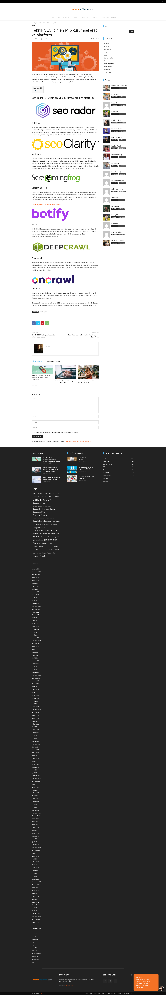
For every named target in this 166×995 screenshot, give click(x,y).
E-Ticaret (107, 44)
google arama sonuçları (38, 518)
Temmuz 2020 (36, 778)
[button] (163, 18)
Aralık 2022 (35, 695)
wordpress (42, 553)
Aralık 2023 (35, 661)
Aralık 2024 (35, 626)
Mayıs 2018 (35, 853)
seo (46, 311)
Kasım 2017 (35, 870)
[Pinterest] (42, 323)
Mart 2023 (35, 687)
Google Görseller (50, 518)
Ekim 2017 (35, 873)
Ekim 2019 (35, 804)
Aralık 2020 (35, 764)
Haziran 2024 (36, 644)
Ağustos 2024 (36, 638)
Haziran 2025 (36, 609)
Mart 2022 (35, 721)
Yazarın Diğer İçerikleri (52, 361)
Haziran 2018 (36, 850)
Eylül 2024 (35, 635)
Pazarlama (66, 17)
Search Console (38, 547)
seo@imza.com (69, 986)
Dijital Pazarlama (54, 494)
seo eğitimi (36, 550)
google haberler (57, 521)
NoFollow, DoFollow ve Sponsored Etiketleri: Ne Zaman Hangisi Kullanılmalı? (41, 377)
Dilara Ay (114, 111)
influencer (36, 537)
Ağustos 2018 (36, 845)
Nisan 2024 (35, 649)
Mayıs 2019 (35, 819)
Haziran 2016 (36, 919)
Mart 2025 (35, 618)
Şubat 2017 (35, 896)
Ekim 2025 (35, 598)
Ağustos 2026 (36, 569)
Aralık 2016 (35, 902)
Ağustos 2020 (36, 776)
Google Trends (55, 533)
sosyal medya (54, 550)
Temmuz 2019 (36, 813)
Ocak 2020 (35, 796)
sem (45, 546)
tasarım (35, 553)
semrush (49, 546)
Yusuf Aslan (115, 198)
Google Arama (40, 515)
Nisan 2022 (35, 718)
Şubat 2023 (35, 689)
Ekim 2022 (35, 701)
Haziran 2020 (36, 781)
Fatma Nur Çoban (117, 180)
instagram (55, 536)
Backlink (40, 493)
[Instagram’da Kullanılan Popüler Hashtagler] (72, 469)
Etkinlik (95, 17)
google (41, 311)
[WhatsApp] (47, 323)
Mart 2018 (35, 859)
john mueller (50, 540)
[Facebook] (156, 1)
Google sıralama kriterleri (41, 533)
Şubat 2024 (35, 655)
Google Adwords (39, 503)
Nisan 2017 (35, 890)
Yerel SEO (35, 556)
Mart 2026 (35, 583)
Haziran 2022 (36, 712)
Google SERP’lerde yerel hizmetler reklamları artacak (44, 336)
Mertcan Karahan (117, 241)
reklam (50, 543)
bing (45, 493)
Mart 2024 (35, 652)
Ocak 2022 (35, 727)
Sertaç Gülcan (116, 215)
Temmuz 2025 (36, 606)
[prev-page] (33, 387)
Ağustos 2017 (36, 879)
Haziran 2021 (36, 747)
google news (54, 524)
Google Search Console (45, 530)
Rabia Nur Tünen (117, 189)
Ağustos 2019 (36, 810)
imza (40, 993)
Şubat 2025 (35, 621)
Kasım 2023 (35, 664)
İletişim (114, 17)
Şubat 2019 (35, 827)
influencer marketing (45, 536)
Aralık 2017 (35, 867)
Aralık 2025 (35, 592)
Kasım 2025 (35, 595)
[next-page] (36, 387)
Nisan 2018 (35, 856)
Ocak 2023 (35, 692)
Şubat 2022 (35, 724)
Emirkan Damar (116, 129)
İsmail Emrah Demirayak (119, 86)
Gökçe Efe (114, 223)
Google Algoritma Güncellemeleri (42, 506)
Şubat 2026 (35, 586)
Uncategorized (109, 64)
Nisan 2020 (35, 787)
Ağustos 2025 (36, 603)
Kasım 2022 (35, 698)
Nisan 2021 (35, 753)
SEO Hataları (44, 550)
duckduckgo (41, 496)
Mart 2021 (35, 755)
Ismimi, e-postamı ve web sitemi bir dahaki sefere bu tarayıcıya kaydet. (56, 432)
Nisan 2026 (35, 580)
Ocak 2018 (35, 865)
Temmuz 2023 (36, 675)
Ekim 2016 (35, 908)
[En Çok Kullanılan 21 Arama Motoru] (72, 459)
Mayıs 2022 (35, 715)
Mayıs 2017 (35, 888)
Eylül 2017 (35, 876)
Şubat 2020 (35, 793)
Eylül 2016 (35, 911)
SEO (53, 17)
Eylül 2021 (35, 738)
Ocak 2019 (35, 830)
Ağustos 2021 (36, 741)
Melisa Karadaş (116, 155)
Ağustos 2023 (36, 672)
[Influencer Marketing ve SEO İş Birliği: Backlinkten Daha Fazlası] (88, 372)
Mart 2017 (35, 893)
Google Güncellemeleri (42, 521)
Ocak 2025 (35, 623)
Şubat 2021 (35, 758)
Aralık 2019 (35, 799)
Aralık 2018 (35, 833)
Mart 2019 (35, 824)
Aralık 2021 (35, 730)
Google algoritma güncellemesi (44, 509)
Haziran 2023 (36, 678)
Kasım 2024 (35, 629)
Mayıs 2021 (35, 750)
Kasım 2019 (35, 801)
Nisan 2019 (35, 822)
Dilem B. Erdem (116, 232)
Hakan (36, 39)
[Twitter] (162, 1)
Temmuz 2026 (36, 572)
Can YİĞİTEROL (116, 137)
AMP (35, 493)
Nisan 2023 (35, 684)
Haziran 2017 (36, 885)
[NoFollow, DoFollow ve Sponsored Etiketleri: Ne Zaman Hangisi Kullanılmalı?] (42, 369)
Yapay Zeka (108, 72)
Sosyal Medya (85, 17)
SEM (59, 17)
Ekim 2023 (35, 666)
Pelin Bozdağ (115, 206)
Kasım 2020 (35, 767)
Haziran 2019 (36, 816)
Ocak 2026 (35, 589)
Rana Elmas (115, 103)
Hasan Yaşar (115, 163)
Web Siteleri (108, 66)
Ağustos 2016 (36, 913)
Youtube (43, 556)
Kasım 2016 (35, 905)
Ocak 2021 (35, 761)
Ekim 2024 (35, 632)
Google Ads (48, 500)
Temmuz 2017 (36, 882)
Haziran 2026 (36, 575)
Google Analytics (39, 512)
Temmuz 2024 (36, 641)
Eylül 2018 (35, 842)
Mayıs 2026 (35, 577)
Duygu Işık (115, 94)
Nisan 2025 (35, 615)
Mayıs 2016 (35, 922)
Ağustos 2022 (36, 707)
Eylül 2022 (35, 704)
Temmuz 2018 (36, 847)
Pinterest (44, 543)
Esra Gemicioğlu (116, 172)
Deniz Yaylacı (116, 120)
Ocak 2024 (35, 658)
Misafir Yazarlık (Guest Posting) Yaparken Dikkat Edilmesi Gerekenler (51, 469)
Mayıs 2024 (35, 646)
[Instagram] (159, 1)
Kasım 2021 (35, 733)
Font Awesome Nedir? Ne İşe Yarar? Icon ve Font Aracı (83, 336)
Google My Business (41, 524)
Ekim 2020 (35, 770)
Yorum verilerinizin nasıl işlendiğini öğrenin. (78, 441)
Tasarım (75, 17)
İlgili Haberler (37, 361)
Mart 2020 (35, 790)
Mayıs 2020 (35, 784)
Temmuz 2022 (36, 710)
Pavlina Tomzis (116, 146)
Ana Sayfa (34, 23)
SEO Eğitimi (105, 17)
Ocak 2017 (35, 899)
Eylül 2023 (35, 669)
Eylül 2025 (35, 600)
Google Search (39, 528)
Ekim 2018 (35, 839)
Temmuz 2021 (36, 744)
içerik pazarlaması (38, 540)
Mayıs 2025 (35, 612)
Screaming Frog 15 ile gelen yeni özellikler (46, 204)
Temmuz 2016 (36, 916)
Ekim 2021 (35, 735)
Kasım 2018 (35, 836)
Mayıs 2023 (35, 681)
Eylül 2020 (35, 773)
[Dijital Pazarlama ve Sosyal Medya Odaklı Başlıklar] (36, 479)
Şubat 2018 (35, 862)
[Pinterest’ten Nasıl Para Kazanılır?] (72, 478)
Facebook (55, 497)
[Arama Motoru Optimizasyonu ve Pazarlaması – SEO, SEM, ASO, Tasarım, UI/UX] (83, 9)
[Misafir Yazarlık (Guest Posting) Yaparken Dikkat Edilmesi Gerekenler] (65, 372)
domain (35, 496)
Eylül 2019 (35, 807)
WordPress (107, 69)
